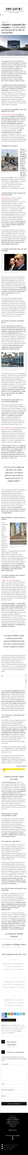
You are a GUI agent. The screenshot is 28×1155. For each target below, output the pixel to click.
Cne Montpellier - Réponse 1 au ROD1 (11, 939)
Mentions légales (13, 1117)
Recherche (25, 1)
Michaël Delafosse (6, 1029)
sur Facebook (12, 1)
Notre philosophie (22, 1)
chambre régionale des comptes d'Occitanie (13, 1027)
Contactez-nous (13, 1124)
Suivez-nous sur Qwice (9, 1020)
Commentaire (5, 1064)
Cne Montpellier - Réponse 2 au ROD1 (11, 947)
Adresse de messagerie (8, 1090)
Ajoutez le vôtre (11, 1046)
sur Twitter (15, 1)
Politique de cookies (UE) (12, 1121)
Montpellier (15, 1029)
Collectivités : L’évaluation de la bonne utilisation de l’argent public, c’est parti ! (14, 984)
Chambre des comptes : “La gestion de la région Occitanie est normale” (14, 1002)
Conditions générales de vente (13, 1123)
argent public (20, 1025)
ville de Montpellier (10, 1031)
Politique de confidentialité (13, 1119)
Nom (3, 1083)
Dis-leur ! (14, 9)
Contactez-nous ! (19, 1)
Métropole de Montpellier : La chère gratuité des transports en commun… (14, 966)
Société (9, 22)
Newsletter (12, 1126)
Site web (3, 1096)
